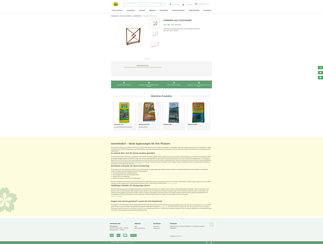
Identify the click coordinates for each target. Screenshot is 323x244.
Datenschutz (156, 228)
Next (149, 58)
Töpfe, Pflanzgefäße (194, 10)
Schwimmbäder (164, 10)
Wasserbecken (207, 10)
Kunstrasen (142, 10)
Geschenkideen (131, 10)
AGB (136, 226)
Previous (146, 58)
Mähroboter (152, 10)
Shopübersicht (115, 16)
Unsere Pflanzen (139, 164)
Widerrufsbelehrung (140, 228)
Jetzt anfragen (164, 207)
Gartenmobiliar (137, 16)
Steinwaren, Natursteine (178, 10)
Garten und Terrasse (117, 10)
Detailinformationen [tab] (143, 65)
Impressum (156, 226)
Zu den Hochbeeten (172, 183)
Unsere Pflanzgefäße (116, 196)
